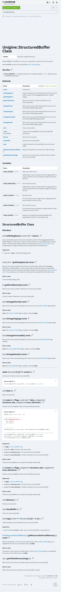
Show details (53, 86)
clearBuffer (6, 140)
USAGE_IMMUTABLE (44, 339)
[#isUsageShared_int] (28, 302)
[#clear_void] (15, 391)
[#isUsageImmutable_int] (32, 335)
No (27, 585)
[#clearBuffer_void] (21, 509)
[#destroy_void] (17, 500)
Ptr (18, 518)
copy (4, 144)
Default (47, 86)
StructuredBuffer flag (16, 447)
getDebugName (8, 97)
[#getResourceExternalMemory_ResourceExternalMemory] (9, 538)
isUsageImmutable (9, 117)
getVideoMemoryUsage (10, 155)
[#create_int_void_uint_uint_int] (43, 402)
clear (4, 128)
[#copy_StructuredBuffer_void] (42, 518)
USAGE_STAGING (43, 323)
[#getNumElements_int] (29, 285)
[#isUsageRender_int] (28, 354)
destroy (5, 137)
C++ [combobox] (53, 7)
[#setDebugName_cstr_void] (41, 236)
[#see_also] (12, 70)
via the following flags (33, 64)
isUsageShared (8, 106)
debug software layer (44, 244)
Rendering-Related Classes (21, 16)
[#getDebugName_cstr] (35, 262)
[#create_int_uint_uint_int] (19, 470)
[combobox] (48, 2)
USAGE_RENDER (43, 358)
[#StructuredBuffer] (34, 372)
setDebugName (8, 93)
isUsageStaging (8, 111)
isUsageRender (8, 122)
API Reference (8, 16)
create (5, 131)
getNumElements (8, 100)
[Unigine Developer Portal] (8, 2)
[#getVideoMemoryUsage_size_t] (33, 558)
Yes (21, 585)
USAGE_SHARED (43, 306)
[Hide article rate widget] (31, 584)
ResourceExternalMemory (16, 535)
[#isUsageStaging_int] (29, 318)
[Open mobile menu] (57, 2)
